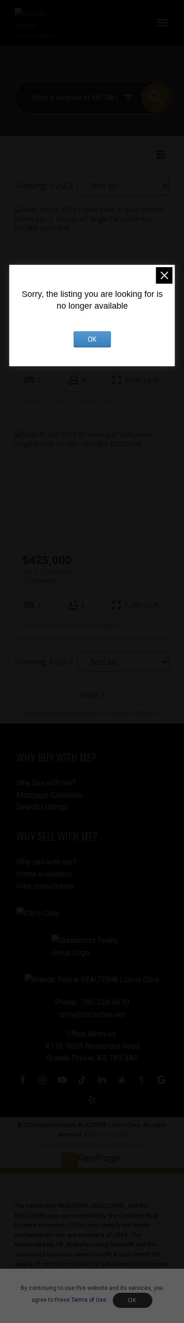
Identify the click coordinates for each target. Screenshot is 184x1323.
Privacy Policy (105, 1134)
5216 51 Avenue (46, 575)
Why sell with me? (46, 862)
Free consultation (45, 886)
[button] (22, 1080)
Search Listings (42, 806)
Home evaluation (44, 873)
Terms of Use (88, 1300)
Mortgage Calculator (50, 795)
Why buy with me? (46, 782)
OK (132, 1300)
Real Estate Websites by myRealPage (92, 1144)
